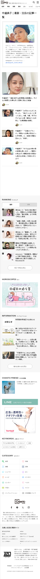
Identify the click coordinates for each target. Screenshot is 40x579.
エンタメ (8, 482)
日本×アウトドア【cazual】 (27, 536)
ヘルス (27, 482)
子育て (7, 488)
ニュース (8, 472)
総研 (3, 6)
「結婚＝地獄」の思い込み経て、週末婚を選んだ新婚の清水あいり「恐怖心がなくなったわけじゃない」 (26, 224)
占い (24, 6)
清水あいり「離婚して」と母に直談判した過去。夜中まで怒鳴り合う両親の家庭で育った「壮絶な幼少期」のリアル (26, 235)
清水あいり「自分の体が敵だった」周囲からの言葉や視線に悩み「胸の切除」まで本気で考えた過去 (26, 213)
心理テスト (22, 447)
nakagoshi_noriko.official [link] (14, 62)
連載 (14, 6)
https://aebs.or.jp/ (32, 559)
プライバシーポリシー (16, 567)
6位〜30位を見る (20, 268)
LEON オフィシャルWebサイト (10, 539)
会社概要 (26, 567)
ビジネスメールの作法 (9, 447)
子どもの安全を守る (8, 443)
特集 (8, 6)
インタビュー (21, 443)
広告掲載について (30, 493)
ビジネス (28, 477)
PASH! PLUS (23, 534)
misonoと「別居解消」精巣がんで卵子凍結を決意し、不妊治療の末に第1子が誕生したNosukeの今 (26, 257)
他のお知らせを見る (20, 366)
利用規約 (9, 565)
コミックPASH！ (6, 541)
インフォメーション (11, 493)
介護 (29, 443)
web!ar (21, 531)
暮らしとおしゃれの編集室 (9, 536)
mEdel (3, 534)
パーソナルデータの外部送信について (23, 565)
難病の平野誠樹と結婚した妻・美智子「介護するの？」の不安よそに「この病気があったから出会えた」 (26, 246)
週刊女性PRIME (6, 531)
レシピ (31, 6)
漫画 (19, 6)
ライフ (27, 488)
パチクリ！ (23, 539)
